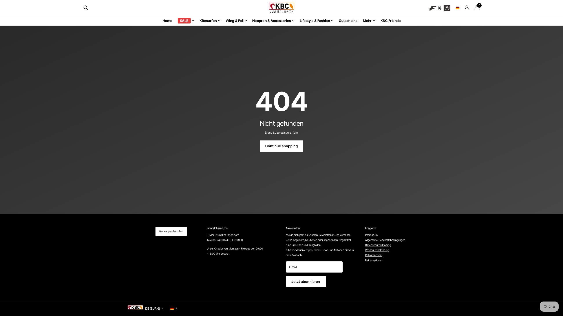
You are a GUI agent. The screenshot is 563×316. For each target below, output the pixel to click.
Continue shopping (281, 146)
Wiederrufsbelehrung (377, 250)
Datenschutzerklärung (378, 245)
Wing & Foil (234, 20)
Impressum (371, 235)
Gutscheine (348, 20)
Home (167, 20)
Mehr (367, 20)
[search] (86, 8)
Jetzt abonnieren (306, 281)
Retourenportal (373, 255)
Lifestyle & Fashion (315, 20)
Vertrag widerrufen (171, 231)
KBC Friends (390, 20)
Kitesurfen (208, 20)
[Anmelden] (467, 8)
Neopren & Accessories (271, 20)
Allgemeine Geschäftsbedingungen (385, 240)
